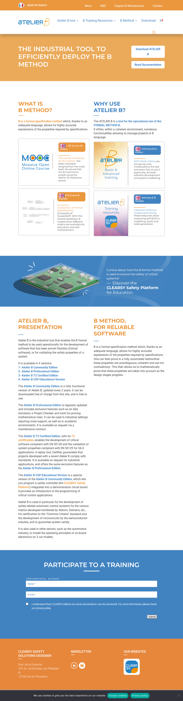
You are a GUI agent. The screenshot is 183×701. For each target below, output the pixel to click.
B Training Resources (98, 20)
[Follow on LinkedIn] (74, 665)
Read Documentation (148, 64)
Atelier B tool (66, 20)
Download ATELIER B (148, 51)
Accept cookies (118, 695)
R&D (103, 6)
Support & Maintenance (129, 6)
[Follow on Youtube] (82, 665)
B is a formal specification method (40, 121)
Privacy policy (140, 695)
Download (148, 20)
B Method (127, 20)
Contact (157, 6)
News (88, 6)
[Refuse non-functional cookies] (178, 695)
